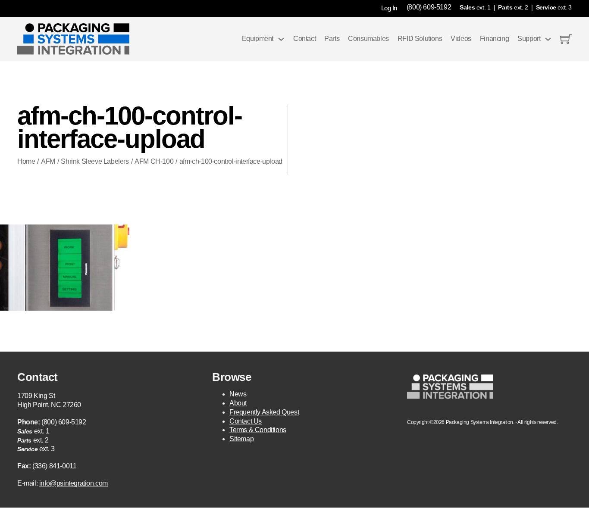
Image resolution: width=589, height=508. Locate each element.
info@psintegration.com (73, 483)
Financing (494, 38)
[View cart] (566, 39)
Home (26, 161)
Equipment (257, 38)
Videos (461, 38)
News (237, 394)
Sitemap (241, 439)
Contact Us (245, 421)
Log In (389, 8)
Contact (304, 38)
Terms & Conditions (257, 429)
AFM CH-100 (154, 161)
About (238, 403)
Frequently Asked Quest (264, 412)
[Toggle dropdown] (281, 39)
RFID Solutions (420, 38)
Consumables (368, 38)
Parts (331, 38)
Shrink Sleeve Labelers (94, 161)
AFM (48, 161)
